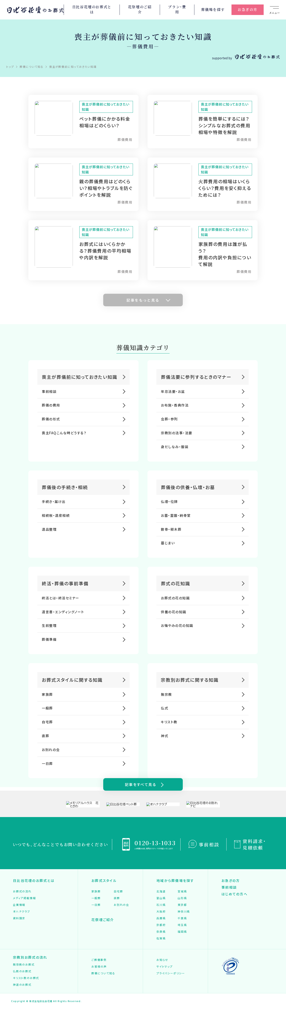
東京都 (182, 905)
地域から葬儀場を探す (175, 880)
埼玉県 (182, 925)
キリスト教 (169, 721)
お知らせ (162, 960)
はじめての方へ (234, 894)
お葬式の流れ (22, 891)
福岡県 (182, 931)
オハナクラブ (21, 911)
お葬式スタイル (104, 880)
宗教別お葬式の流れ (30, 957)
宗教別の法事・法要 (176, 432)
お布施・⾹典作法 (175, 405)
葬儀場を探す (213, 9)
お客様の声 (99, 966)
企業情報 (19, 905)
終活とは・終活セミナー (60, 598)
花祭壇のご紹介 (140, 9)
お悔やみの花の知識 (177, 625)
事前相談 (49, 391)
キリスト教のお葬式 (26, 978)
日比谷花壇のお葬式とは (91, 9)
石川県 (161, 905)
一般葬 (47, 708)
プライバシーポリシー (170, 973)
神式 (164, 735)
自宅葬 (47, 721)
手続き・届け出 (54, 501)
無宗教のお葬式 (24, 964)
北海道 (161, 891)
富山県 (161, 898)
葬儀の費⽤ (51, 405)
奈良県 (161, 931)
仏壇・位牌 (169, 501)
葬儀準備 (49, 639)
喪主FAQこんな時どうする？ (64, 432)
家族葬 (47, 694)
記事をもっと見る (142, 300)
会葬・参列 (169, 419)
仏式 (164, 708)
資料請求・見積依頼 (254, 844)
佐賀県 (161, 938)
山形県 (182, 898)
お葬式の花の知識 (175, 598)
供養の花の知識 (173, 611)
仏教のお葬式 (22, 971)
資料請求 (19, 918)
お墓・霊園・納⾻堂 (176, 515)
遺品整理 (49, 529)
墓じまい (168, 543)
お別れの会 (51, 749)
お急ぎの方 (247, 9)
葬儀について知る (103, 973)
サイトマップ (164, 966)
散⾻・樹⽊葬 (171, 529)
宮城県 (182, 891)
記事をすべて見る (140, 784)
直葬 (45, 735)
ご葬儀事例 (99, 960)
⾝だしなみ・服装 (174, 446)
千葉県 (182, 918)
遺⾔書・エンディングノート (63, 611)
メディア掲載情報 (24, 898)
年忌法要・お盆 (173, 391)
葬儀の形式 (51, 419)
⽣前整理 (49, 625)
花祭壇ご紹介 (102, 919)
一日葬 (47, 763)
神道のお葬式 (22, 984)
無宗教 (166, 694)
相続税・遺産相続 (56, 515)
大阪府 (161, 911)
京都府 (161, 925)
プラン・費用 (177, 9)
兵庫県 (161, 918)
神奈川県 (184, 911)
